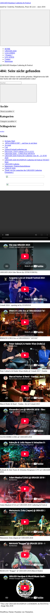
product (2, 131)
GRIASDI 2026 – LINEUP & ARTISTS (20, 154)
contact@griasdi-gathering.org (16, 149)
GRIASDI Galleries (12, 164)
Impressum (9, 61)
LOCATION (9, 57)
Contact (7, 59)
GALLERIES (10, 53)
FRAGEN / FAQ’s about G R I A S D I (19, 151)
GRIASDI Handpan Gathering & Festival (15, 3)
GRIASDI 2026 (11, 51)
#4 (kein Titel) (10, 141)
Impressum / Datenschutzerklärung (17, 166)
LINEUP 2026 (10, 168)
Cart (6, 147)
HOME (7, 49)
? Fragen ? (8, 55)
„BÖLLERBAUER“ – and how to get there (21, 143)
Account (8, 145)
